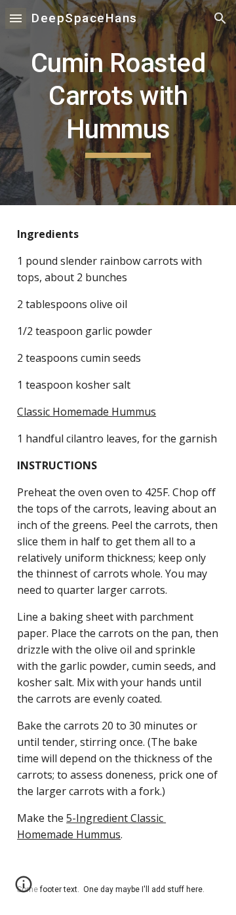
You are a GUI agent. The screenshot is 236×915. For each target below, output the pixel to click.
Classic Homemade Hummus (86, 411)
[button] (15, 18)
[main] (118, 102)
